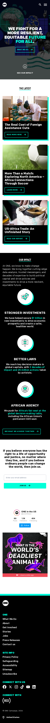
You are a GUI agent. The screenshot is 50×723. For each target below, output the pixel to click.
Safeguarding (10, 661)
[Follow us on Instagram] (16, 687)
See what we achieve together (19, 431)
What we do (22, 50)
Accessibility (10, 665)
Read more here (14, 135)
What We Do (9, 619)
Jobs (5, 636)
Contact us (9, 644)
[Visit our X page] (10, 687)
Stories (7, 631)
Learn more (12, 190)
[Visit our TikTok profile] (22, 687)
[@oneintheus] (16, 512)
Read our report (15, 239)
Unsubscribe (10, 673)
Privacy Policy (10, 657)
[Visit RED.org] (7, 701)
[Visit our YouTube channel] (28, 687)
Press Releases (11, 640)
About (6, 623)
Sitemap (7, 669)
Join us (22, 486)
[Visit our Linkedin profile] (34, 687)
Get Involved (10, 627)
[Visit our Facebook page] (4, 687)
